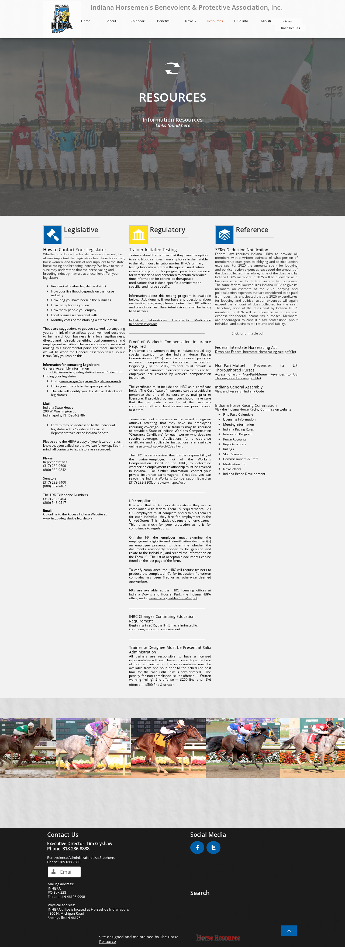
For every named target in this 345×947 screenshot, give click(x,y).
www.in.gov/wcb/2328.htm (162, 446)
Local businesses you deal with (74, 315)
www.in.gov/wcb (173, 482)
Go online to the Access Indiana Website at (75, 514)
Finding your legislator (59, 376)
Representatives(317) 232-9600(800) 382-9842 (55, 466)
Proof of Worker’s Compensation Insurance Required (170, 344)
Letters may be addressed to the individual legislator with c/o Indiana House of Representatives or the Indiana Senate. (83, 429)
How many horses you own (71, 305)
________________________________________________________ (167, 331)
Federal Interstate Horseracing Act (246, 347)
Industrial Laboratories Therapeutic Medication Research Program (170, 322)
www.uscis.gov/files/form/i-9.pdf (173, 598)
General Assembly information (66, 368)
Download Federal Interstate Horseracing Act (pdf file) (255, 351)
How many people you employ (73, 310)
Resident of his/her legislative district (78, 286)
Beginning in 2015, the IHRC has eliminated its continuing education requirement (163, 622)
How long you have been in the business (81, 300)
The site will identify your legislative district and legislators (86, 393)
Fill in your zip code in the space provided (81, 386)
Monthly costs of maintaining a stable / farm (84, 320)
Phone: (48, 458)
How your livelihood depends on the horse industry (82, 293)
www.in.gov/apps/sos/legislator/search (90, 381)
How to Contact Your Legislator (74, 250)
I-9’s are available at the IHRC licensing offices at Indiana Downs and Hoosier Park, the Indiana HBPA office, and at (170, 594)
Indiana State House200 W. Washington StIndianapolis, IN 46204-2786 (64, 409)
